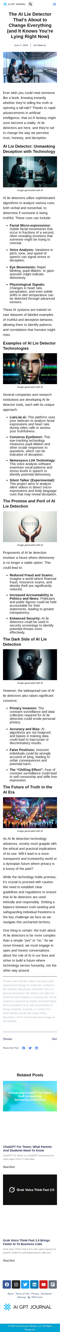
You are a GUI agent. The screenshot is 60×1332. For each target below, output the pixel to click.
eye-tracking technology (27, 440)
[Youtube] (43, 1284)
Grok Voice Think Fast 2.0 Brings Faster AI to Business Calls (26, 1242)
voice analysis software (34, 464)
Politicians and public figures (32, 600)
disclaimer (39, 1017)
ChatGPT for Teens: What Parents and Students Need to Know (27, 1148)
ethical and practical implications (32, 848)
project (22, 484)
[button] (54, 4)
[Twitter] (25, 1284)
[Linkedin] (34, 1284)
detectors (18, 198)
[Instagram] (16, 1284)
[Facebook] (7, 1284)
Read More (9, 1166)
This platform (38, 417)
